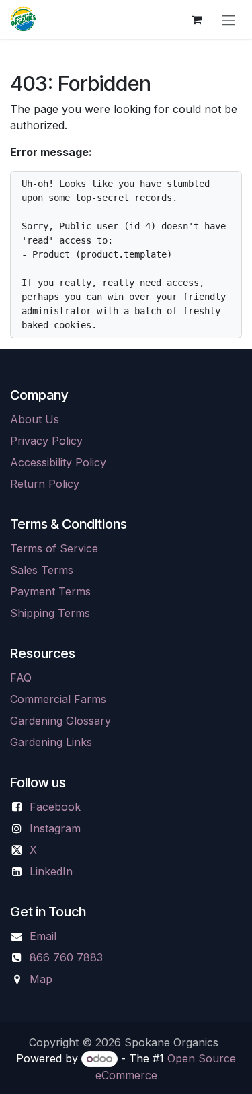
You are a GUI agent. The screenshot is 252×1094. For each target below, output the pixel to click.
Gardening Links (51, 742)
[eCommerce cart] (196, 19)
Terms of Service (54, 548)
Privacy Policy (46, 440)
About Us (34, 419)
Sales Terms (41, 570)
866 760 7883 (66, 957)
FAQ (21, 677)
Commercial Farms (58, 699)
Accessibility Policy (58, 462)
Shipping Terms (50, 613)
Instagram (55, 828)
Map (41, 979)
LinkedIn (51, 871)
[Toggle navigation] (228, 19)
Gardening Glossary (60, 720)
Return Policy (44, 483)
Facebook (55, 806)
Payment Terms (50, 591)
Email (43, 936)
